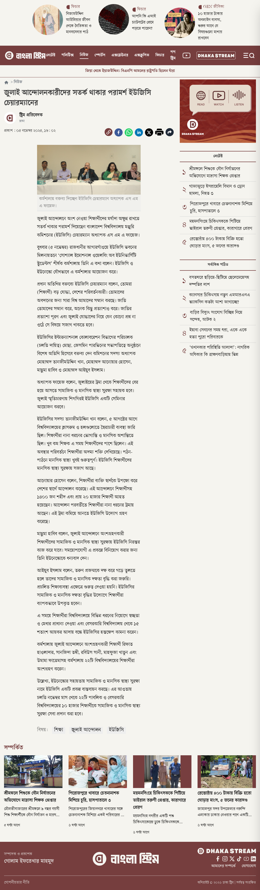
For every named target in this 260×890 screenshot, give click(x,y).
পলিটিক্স (67, 55)
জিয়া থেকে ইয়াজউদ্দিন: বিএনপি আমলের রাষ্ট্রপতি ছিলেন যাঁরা (130, 71)
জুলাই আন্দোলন (86, 730)
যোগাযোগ (249, 866)
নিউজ (84, 55)
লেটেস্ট (50, 55)
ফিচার (75, 7)
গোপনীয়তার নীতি (16, 883)
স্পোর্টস (99, 55)
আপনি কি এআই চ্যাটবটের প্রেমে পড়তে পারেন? (144, 22)
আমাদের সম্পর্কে (223, 866)
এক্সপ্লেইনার (119, 55)
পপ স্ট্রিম (173, 55)
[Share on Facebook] (119, 132)
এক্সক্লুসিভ (141, 55)
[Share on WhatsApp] (129, 132)
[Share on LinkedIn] (139, 132)
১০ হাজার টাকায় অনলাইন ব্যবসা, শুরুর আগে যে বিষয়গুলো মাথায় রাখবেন (210, 26)
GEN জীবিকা (213, 7)
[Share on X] (149, 132)
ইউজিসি (116, 730)
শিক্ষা (58, 730)
